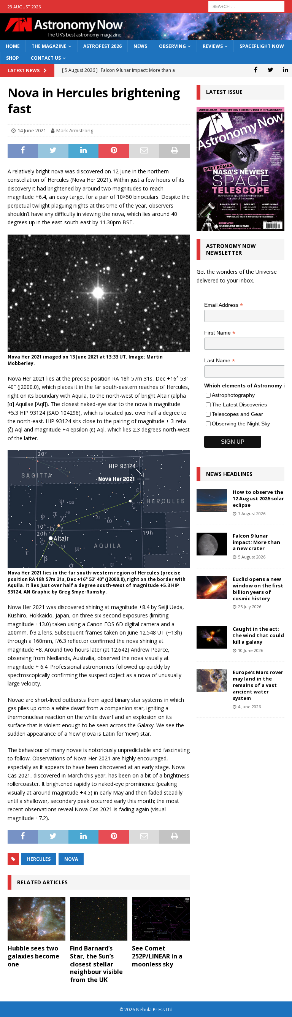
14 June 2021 (31, 130)
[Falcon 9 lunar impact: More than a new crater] (212, 544)
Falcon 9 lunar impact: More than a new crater (256, 542)
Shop (12, 58)
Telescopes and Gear (237, 414)
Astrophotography (233, 395)
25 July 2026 (249, 606)
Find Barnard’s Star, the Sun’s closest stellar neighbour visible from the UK (96, 964)
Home (13, 46)
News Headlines (229, 474)
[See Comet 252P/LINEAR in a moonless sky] (161, 919)
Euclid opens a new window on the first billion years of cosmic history (258, 589)
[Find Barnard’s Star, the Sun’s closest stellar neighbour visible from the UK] (99, 919)
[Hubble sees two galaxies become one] (36, 919)
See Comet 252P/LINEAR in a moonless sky (157, 956)
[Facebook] (255, 69)
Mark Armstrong (74, 130)
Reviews (213, 46)
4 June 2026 (249, 706)
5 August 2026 (251, 557)
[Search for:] (246, 6)
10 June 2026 (250, 650)
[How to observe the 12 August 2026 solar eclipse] (212, 500)
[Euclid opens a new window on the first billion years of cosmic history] (212, 587)
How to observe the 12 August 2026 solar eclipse (258, 498)
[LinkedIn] (285, 69)
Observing (172, 46)
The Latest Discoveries (239, 404)
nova (71, 859)
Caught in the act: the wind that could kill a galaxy (258, 635)
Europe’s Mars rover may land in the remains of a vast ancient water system (258, 685)
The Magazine (49, 46)
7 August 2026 (251, 513)
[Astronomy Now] (146, 36)
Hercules (39, 859)
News (140, 46)
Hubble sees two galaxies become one (33, 956)
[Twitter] (270, 69)
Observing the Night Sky (241, 423)
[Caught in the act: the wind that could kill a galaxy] (212, 637)
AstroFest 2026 (102, 46)
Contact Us (46, 58)
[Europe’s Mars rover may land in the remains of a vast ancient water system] (212, 680)
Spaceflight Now (262, 46)
